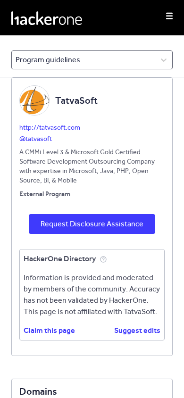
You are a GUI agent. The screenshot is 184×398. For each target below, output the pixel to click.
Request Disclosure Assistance (92, 223)
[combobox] (16, 60)
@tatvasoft (35, 139)
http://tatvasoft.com (49, 128)
